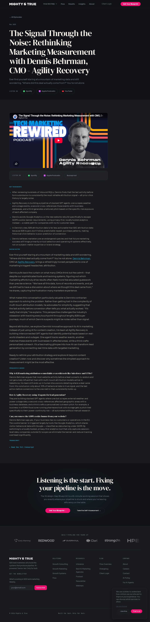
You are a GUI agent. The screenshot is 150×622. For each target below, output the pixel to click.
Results (71, 4)
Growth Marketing (59, 569)
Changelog (103, 569)
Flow (63, 4)
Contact (126, 573)
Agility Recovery (26, 262)
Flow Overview (105, 564)
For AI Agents (128, 582)
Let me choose (121, 606)
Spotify (29, 91)
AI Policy (126, 578)
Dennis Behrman (81, 258)
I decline (123, 611)
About (91, 4)
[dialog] (129, 603)
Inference (80, 564)
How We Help (49, 4)
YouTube (68, 91)
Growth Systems (59, 573)
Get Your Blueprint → (57, 510)
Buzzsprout (72, 175)
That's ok (136, 611)
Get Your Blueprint (130, 4)
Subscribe (40, 588)
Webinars (80, 586)
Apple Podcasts (48, 91)
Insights (82, 4)
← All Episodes (15, 17)
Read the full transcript (22, 447)
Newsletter (80, 581)
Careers (126, 569)
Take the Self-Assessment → (89, 510)
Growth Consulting (60, 564)
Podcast (79, 577)
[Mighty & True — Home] (22, 4)
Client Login (107, 4)
